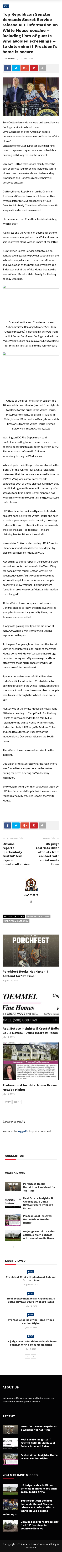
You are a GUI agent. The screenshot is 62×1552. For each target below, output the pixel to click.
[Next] (13, 1247)
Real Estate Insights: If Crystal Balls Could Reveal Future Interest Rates (38, 1203)
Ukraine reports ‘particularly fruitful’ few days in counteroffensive (39, 1525)
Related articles (14, 916)
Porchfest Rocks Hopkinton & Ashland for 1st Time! (39, 1187)
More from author (38, 916)
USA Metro (8, 58)
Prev (8, 1102)
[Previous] (7, 1247)
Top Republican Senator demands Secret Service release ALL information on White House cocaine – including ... (29, 1507)
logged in (23, 1131)
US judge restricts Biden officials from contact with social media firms (39, 1235)
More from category (16, 921)
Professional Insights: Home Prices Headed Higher (37, 1219)
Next (16, 1102)
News (5, 6)
